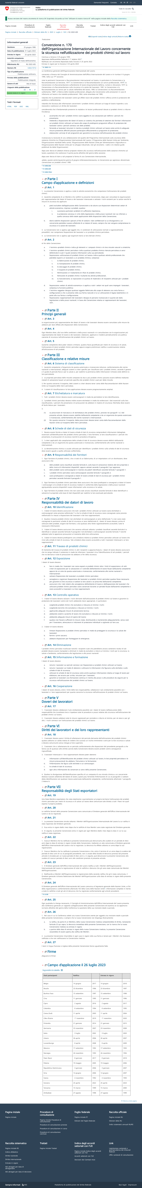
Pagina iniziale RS (12, 1148)
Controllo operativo (63, 594)
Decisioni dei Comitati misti (85, 1159)
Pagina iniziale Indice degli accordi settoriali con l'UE (88, 1152)
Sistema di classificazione (65, 363)
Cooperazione (59, 686)
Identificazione (60, 507)
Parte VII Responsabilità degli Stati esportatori (69, 789)
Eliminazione (59, 644)
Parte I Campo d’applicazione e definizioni (68, 181)
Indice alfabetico (11, 1152)
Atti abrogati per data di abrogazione (14, 1167)
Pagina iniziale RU (116, 1117)
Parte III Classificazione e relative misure (65, 357)
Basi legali (123, 1185)
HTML (9, 106)
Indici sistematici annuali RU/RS (121, 1124)
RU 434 (47, 67)
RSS (24, 1185)
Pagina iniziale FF (81, 1117)
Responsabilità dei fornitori (67, 454)
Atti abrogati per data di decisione (18, 1172)
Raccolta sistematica (118, 18)
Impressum (132, 1185)
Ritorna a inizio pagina (129, 1101)
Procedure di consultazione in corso (53, 1128)
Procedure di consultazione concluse (50, 1133)
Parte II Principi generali (54, 312)
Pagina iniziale (10, 32)
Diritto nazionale (11, 1156)
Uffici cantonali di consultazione (121, 1155)
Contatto (113, 2)
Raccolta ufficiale (25, 32)
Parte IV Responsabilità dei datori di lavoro (67, 500)
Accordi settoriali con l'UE (84, 1156)
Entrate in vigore (11, 1163)
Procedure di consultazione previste (53, 1125)
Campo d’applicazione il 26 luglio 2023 (76, 965)
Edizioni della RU (40, 32)
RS (47, 166)
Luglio (58, 32)
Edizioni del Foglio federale (85, 1121)
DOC (21, 106)
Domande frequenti (101, 2)
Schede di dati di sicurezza (66, 428)
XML (27, 106)
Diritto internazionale (13, 1159)
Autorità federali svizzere (14, 2)
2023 (51, 32)
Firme (51, 951)
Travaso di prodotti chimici (67, 546)
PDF (15, 106)
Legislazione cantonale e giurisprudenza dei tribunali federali (120, 1150)
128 (64, 32)
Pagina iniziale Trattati (48, 1148)
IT (127, 2)
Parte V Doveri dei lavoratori (57, 699)
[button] (29, 25)
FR (124, 2)
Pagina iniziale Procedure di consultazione (50, 1120)
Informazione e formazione (67, 657)
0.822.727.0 (32, 68)
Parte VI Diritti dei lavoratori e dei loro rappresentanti (75, 728)
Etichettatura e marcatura (66, 393)
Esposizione (58, 558)
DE (121, 2)
